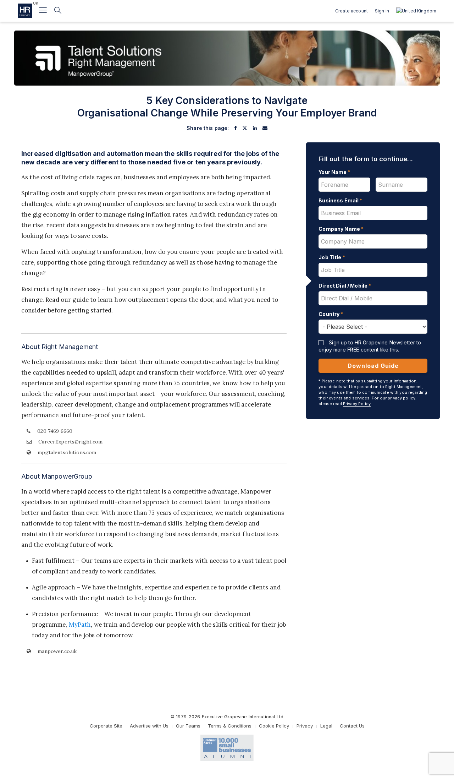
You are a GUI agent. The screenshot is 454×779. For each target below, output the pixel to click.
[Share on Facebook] (235, 128)
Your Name (334, 172)
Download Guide (373, 365)
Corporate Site (106, 726)
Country (331, 314)
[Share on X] (244, 128)
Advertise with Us (149, 726)
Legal (326, 726)
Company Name (341, 229)
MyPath (80, 624)
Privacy (305, 726)
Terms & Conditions (229, 726)
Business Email (340, 200)
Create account (351, 10)
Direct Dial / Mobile (345, 286)
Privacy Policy (357, 403)
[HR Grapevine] (24, 10)
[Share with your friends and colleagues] (264, 128)
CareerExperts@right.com (70, 441)
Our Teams (188, 726)
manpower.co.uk (56, 651)
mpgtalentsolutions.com (66, 452)
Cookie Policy (274, 726)
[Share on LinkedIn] (255, 128)
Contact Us (352, 726)
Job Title (332, 257)
